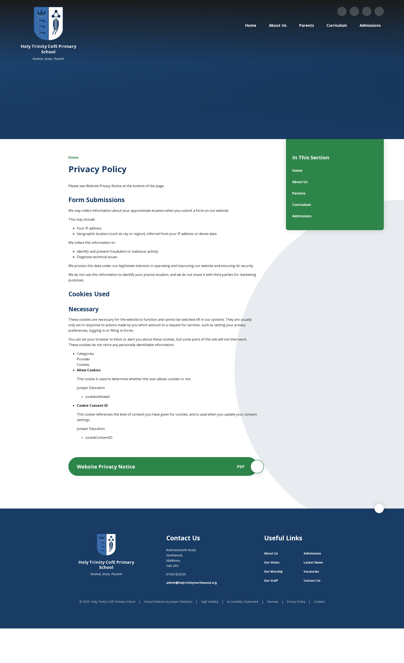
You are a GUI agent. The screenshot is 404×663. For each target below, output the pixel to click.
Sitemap (272, 602)
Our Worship (273, 571)
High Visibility (209, 602)
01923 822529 (176, 574)
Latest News (313, 562)
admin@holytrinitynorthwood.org (191, 583)
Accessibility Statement (242, 602)
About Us (271, 553)
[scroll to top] (379, 508)
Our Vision (271, 562)
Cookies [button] (319, 602)
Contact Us (312, 580)
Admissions (312, 553)
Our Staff (271, 580)
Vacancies (311, 571)
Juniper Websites (181, 602)
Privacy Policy (296, 602)
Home (73, 157)
